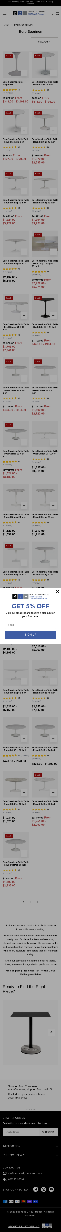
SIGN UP (30, 634)
